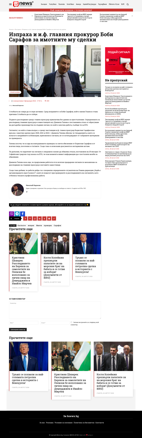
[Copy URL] (54, 218)
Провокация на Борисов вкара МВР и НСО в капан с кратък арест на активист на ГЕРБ (118, 144)
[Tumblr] (44, 218)
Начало (11, 29)
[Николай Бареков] (17, 190)
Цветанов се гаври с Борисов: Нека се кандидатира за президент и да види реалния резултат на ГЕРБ (118, 153)
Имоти (39, 225)
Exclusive (22, 225)
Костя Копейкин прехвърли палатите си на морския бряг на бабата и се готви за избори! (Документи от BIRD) (54, 267)
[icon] (11, 214)
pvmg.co (90, 435)
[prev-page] (32, 16)
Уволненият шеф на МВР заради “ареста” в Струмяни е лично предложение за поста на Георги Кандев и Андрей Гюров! (79, 17)
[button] (127, 4)
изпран (31, 225)
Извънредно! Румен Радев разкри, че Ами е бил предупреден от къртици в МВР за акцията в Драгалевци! (118, 163)
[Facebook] (27, 191)
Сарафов (57, 225)
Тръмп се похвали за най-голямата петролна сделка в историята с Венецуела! (85, 264)
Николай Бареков (18, 105)
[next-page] (132, 16)
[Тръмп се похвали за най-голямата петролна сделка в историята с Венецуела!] (86, 243)
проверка (48, 225)
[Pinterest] (30, 218)
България (18, 29)
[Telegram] (49, 218)
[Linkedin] (40, 218)
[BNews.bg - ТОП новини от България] (23, 4)
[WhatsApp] (35, 218)
